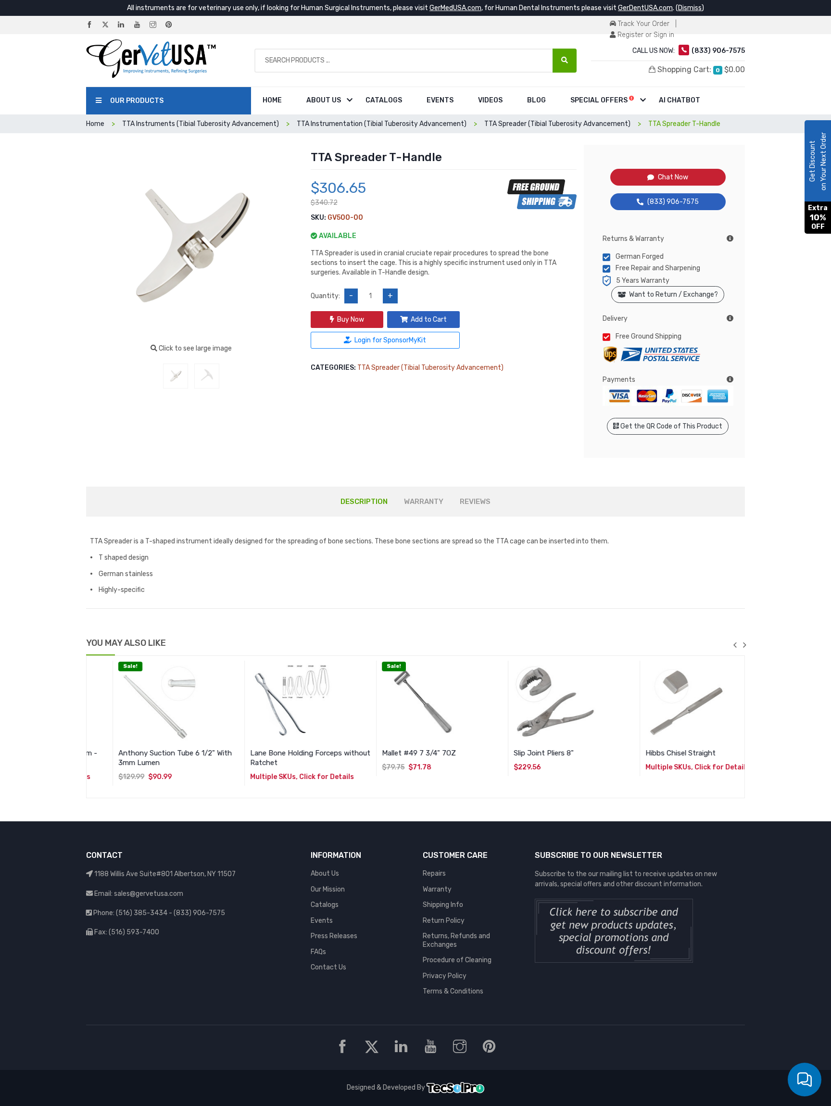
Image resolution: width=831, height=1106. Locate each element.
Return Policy (444, 921)
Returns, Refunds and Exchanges (456, 940)
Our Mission (328, 889)
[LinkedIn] (125, 25)
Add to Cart (429, 319)
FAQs (318, 952)
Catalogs (383, 100)
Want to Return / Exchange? (672, 294)
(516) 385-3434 (141, 913)
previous (735, 645)
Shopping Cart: (700, 69)
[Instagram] (157, 25)
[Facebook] (93, 25)
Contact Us (328, 967)
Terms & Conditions (453, 991)
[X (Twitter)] (109, 25)
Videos (490, 100)
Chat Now (673, 177)
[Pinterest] (172, 25)
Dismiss (690, 8)
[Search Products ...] (565, 61)
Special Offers (599, 100)
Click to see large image (194, 348)
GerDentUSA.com (645, 8)
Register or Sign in (645, 35)
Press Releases (334, 936)
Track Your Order (642, 24)
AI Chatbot (679, 100)
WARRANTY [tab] (423, 501)
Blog (536, 100)
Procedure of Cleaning (457, 960)
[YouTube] (141, 25)
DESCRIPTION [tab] (364, 501)
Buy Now (350, 319)
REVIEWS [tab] (475, 501)
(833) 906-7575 (673, 202)
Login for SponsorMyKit (390, 340)
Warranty (437, 889)
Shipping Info (443, 905)
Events (440, 100)
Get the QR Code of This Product (670, 426)
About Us (323, 100)
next (744, 645)
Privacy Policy (444, 976)
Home (272, 100)
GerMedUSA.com (455, 8)
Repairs (434, 873)
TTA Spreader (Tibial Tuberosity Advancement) (430, 368)
